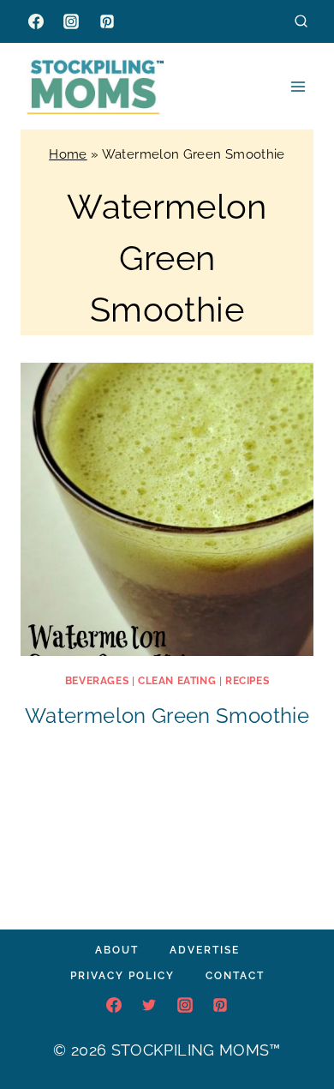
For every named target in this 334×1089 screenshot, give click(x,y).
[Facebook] (36, 21)
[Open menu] (297, 86)
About (117, 950)
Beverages (96, 681)
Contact (235, 976)
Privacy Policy (122, 976)
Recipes (247, 681)
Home (67, 154)
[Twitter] (149, 1005)
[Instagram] (71, 21)
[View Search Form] (301, 21)
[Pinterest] (107, 21)
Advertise (205, 950)
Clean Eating (177, 681)
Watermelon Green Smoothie (167, 715)
